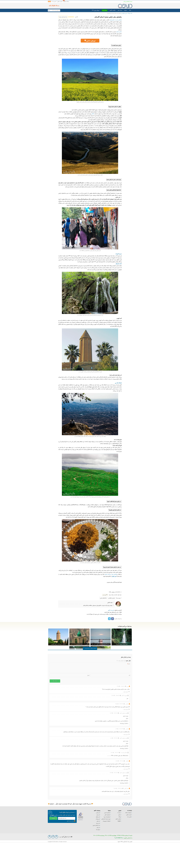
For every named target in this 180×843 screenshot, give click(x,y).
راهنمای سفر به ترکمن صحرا (111, 574)
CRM (121, 841)
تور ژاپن (98, 827)
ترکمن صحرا (119, 32)
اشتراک (53, 818)
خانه (130, 10)
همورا (119, 841)
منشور (119, 815)
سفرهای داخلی (107, 815)
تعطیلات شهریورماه (106, 821)
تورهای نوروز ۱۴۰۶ (95, 10)
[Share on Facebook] (112, 618)
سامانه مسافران (66, 1)
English (49, 1)
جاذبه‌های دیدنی (103, 598)
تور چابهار (114, 576)
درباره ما (119, 813)
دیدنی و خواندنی (124, 13)
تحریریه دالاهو (111, 610)
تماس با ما (54, 1)
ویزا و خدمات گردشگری (105, 819)
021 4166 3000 (119, 838)
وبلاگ (129, 13)
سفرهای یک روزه (107, 817)
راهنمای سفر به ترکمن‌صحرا (116, 20)
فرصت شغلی (59, 1)
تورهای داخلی (90, 40)
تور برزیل (98, 823)
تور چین (98, 815)
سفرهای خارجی (107, 813)
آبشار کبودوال (119, 264)
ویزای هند (98, 829)
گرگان (92, 114)
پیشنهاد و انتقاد (128, 813)
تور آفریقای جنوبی (96, 825)
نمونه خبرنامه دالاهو (70, 821)
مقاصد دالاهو (112, 10)
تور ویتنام (98, 819)
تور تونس (98, 813)
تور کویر (98, 821)
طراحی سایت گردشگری (127, 841)
